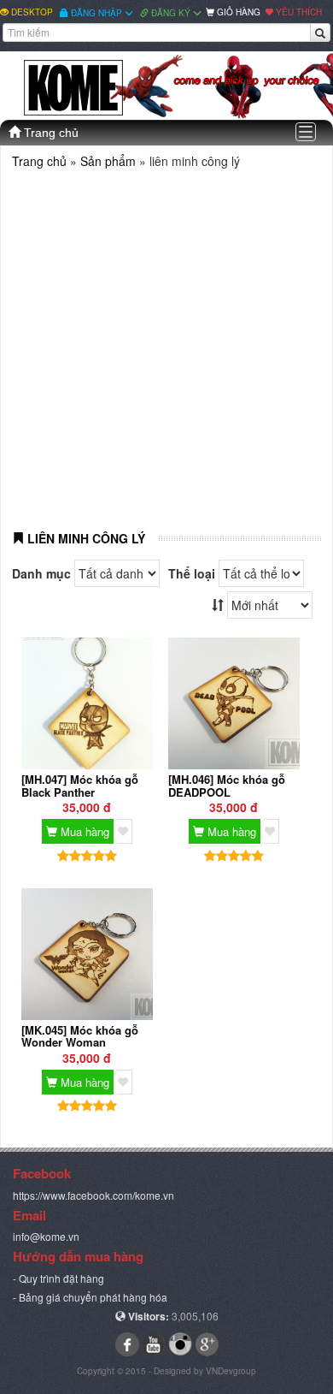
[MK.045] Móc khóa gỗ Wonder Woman (79, 1036)
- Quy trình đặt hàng (58, 1278)
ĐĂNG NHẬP (96, 13)
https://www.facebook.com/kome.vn (93, 1195)
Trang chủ (49, 132)
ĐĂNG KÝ (171, 13)
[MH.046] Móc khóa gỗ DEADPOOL (226, 785)
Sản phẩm (109, 160)
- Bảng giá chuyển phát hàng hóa (90, 1297)
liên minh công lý (84, 538)
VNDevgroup (231, 1371)
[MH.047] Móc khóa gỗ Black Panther (79, 785)
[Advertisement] (166, 343)
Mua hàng (83, 831)
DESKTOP (31, 12)
